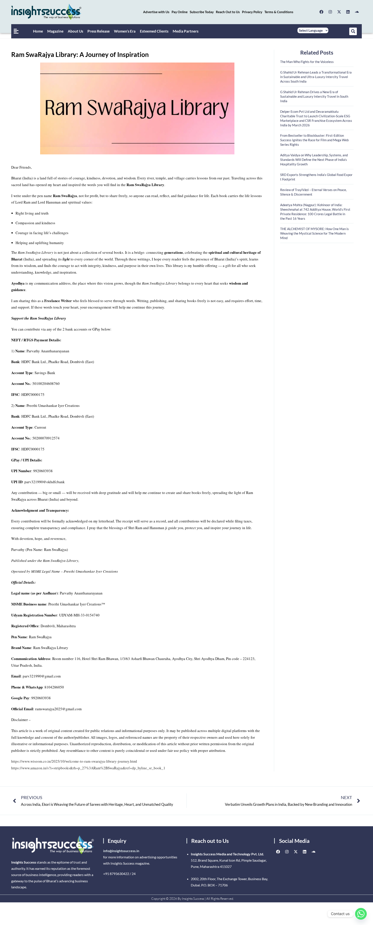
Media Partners (185, 31)
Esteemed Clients (154, 31)
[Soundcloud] (357, 12)
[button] (353, 31)
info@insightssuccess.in (121, 851)
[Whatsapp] (361, 914)
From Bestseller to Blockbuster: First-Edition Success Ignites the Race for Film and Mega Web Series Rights (314, 139)
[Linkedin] (348, 12)
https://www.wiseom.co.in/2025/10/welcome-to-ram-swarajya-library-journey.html (74, 761)
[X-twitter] (339, 12)
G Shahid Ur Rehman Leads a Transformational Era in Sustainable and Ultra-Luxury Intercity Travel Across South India (316, 76)
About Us (75, 31)
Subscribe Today (202, 12)
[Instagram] (330, 12)
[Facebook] (321, 12)
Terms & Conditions (278, 12)
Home (38, 31)
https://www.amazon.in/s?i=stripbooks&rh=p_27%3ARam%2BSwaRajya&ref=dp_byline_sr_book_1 (88, 767)
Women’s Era (125, 31)
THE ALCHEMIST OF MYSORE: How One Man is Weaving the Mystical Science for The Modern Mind (314, 233)
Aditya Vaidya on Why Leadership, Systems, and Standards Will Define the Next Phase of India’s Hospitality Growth (314, 159)
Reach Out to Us (228, 12)
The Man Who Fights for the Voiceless (307, 62)
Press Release (98, 31)
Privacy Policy (252, 12)
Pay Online (180, 12)
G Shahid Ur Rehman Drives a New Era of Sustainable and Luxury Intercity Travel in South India (314, 96)
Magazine (55, 31)
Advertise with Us (156, 12)
